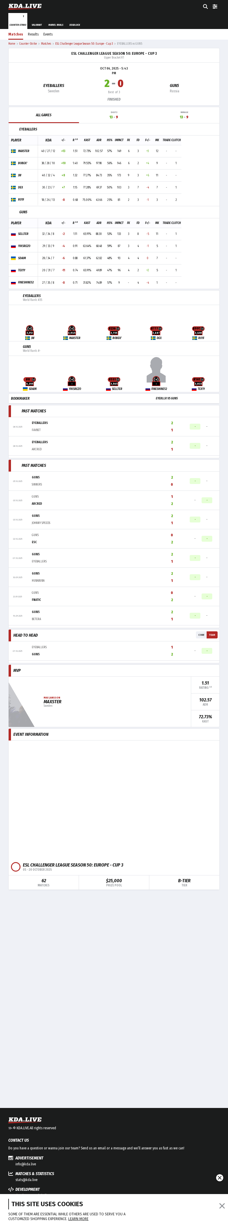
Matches (15, 34)
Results (33, 34)
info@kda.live (25, 1164)
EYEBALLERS (53, 85)
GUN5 (174, 85)
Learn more (78, 1219)
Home (11, 44)
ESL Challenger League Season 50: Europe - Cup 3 (114, 53)
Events (48, 34)
